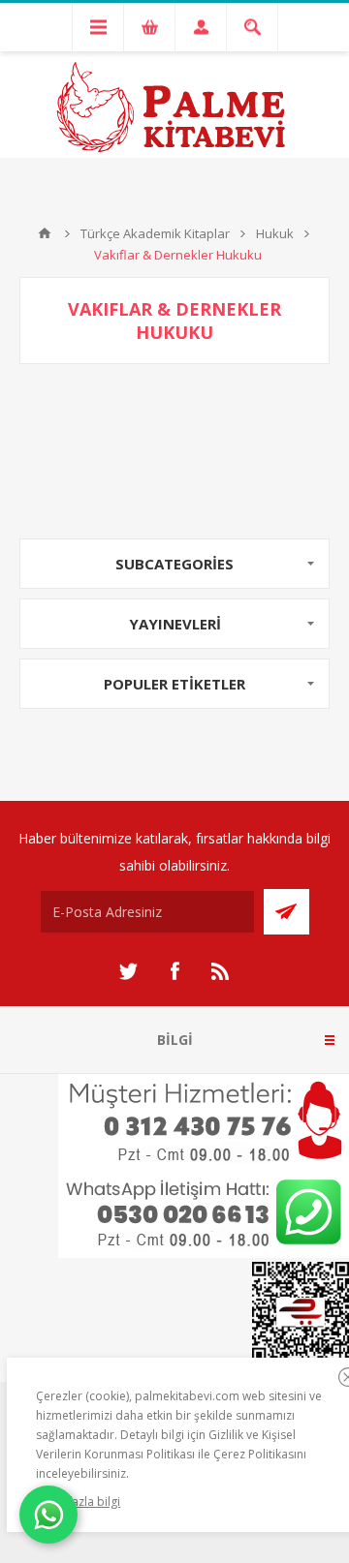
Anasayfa (44, 233)
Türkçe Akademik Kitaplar (155, 233)
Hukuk (275, 233)
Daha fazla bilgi (78, 1501)
